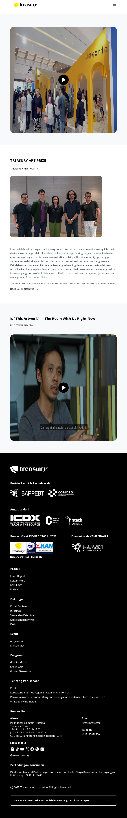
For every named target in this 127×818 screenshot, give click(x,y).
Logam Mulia (17, 580)
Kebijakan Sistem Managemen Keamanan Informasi (40, 692)
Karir (13, 624)
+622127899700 (90, 734)
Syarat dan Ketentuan (22, 615)
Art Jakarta (16, 641)
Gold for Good (18, 662)
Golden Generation (21, 671)
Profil (13, 688)
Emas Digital (17, 576)
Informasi (16, 610)
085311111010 (34, 775)
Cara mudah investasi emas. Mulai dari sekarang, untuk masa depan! (52, 800)
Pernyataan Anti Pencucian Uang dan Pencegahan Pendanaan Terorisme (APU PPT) (58, 697)
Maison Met (17, 645)
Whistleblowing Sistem (23, 701)
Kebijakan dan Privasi (22, 619)
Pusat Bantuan (19, 606)
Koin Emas (16, 585)
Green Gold (16, 667)
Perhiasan (16, 589)
